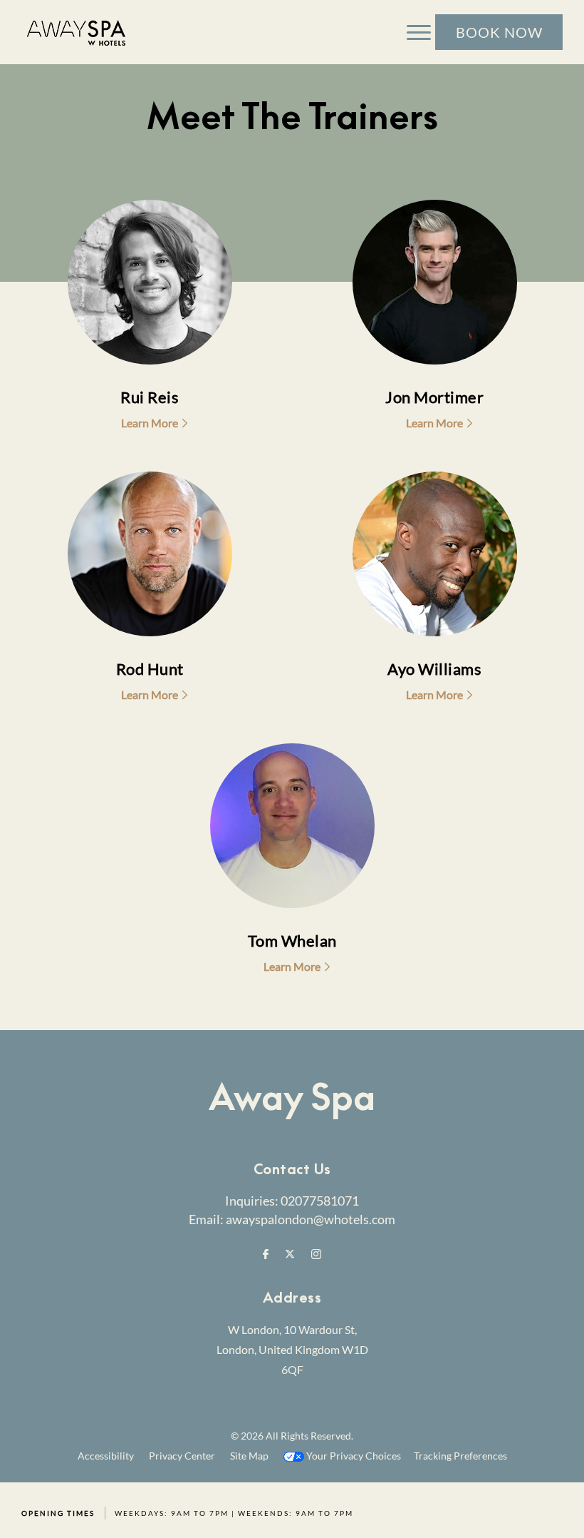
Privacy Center (182, 1456)
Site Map (249, 1456)
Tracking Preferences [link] (460, 1456)
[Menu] (418, 32)
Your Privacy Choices (352, 1456)
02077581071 (320, 1200)
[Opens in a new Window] (265, 1254)
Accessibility (106, 1456)
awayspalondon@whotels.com (310, 1219)
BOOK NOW (499, 32)
